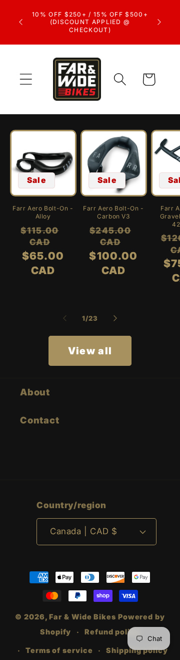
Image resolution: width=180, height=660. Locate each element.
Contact (39, 419)
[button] (26, 79)
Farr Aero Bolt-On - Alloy (42, 212)
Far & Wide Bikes (82, 616)
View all (90, 351)
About (35, 391)
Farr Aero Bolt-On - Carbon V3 (113, 212)
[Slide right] (115, 318)
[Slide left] (65, 318)
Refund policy (112, 631)
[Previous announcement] (21, 22)
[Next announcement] (159, 22)
